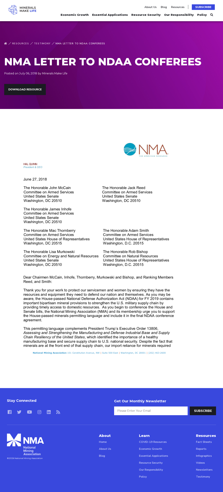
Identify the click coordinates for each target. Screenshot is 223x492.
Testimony (42, 43)
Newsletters (204, 470)
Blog (164, 7)
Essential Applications (110, 15)
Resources (177, 7)
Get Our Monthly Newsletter (140, 401)
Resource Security (146, 15)
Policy (202, 15)
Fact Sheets (204, 442)
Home (103, 442)
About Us (150, 7)
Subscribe (203, 7)
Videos (200, 463)
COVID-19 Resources (153, 442)
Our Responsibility (179, 15)
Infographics (204, 456)
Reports (201, 449)
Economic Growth (75, 15)
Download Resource (25, 89)
